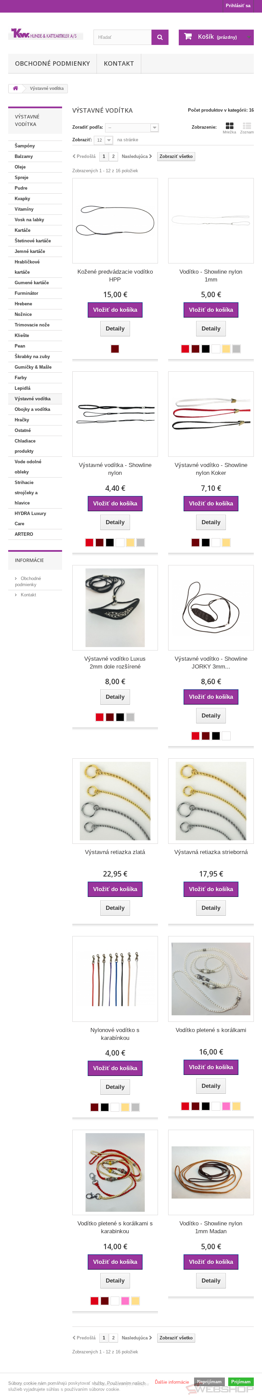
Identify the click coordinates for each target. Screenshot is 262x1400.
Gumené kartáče (32, 282)
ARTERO (24, 534)
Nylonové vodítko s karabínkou (115, 1034)
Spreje (21, 177)
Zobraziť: (82, 139)
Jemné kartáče (30, 251)
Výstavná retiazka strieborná (211, 852)
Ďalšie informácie (172, 1382)
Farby (21, 377)
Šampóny (25, 145)
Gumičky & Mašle (33, 367)
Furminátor (26, 293)
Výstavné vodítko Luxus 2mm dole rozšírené (115, 663)
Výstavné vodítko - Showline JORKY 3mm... (211, 663)
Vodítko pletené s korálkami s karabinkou (115, 1227)
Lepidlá (22, 388)
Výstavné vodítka (32, 398)
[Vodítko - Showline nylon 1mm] (211, 220)
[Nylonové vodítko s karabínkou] (115, 978)
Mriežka (229, 132)
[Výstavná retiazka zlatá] (115, 801)
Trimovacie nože (32, 324)
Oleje (20, 167)
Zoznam (247, 132)
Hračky (22, 419)
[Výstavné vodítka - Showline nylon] (115, 414)
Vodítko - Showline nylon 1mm (210, 276)
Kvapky (22, 198)
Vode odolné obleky (28, 466)
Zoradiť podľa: (87, 127)
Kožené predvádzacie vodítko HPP (115, 276)
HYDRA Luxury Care (30, 518)
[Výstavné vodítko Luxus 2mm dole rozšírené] (115, 607)
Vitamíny (24, 209)
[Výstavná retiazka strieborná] (211, 801)
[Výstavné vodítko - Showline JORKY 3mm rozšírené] (211, 607)
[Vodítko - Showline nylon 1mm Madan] (211, 1172)
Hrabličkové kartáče (27, 267)
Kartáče (22, 230)
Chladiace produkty (25, 446)
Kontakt (119, 63)
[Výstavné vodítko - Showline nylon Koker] (211, 414)
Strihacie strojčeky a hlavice (26, 492)
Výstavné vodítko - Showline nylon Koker (211, 469)
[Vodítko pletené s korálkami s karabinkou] (115, 1172)
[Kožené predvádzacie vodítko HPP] (115, 220)
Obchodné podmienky (52, 63)
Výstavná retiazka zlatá (115, 852)
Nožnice (23, 314)
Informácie (29, 560)
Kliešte (22, 335)
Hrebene (23, 303)
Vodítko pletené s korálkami (211, 1030)
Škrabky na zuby (32, 356)
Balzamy (24, 156)
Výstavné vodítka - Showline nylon (115, 469)
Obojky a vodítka (32, 409)
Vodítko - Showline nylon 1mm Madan (210, 1227)
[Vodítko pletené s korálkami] (211, 978)
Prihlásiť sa (238, 5)
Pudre (21, 188)
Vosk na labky (29, 219)
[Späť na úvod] (15, 88)
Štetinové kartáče (33, 240)
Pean (20, 346)
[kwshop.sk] (45, 33)
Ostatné (23, 430)
